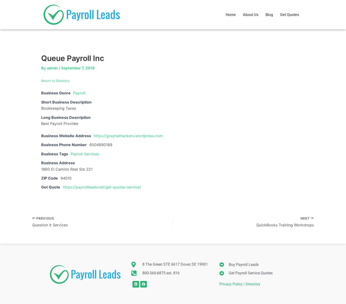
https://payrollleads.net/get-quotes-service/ (102, 187)
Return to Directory (55, 81)
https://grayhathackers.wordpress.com (128, 135)
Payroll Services (85, 154)
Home (231, 14)
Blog (269, 14)
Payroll (79, 93)
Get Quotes (289, 14)
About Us (250, 14)
